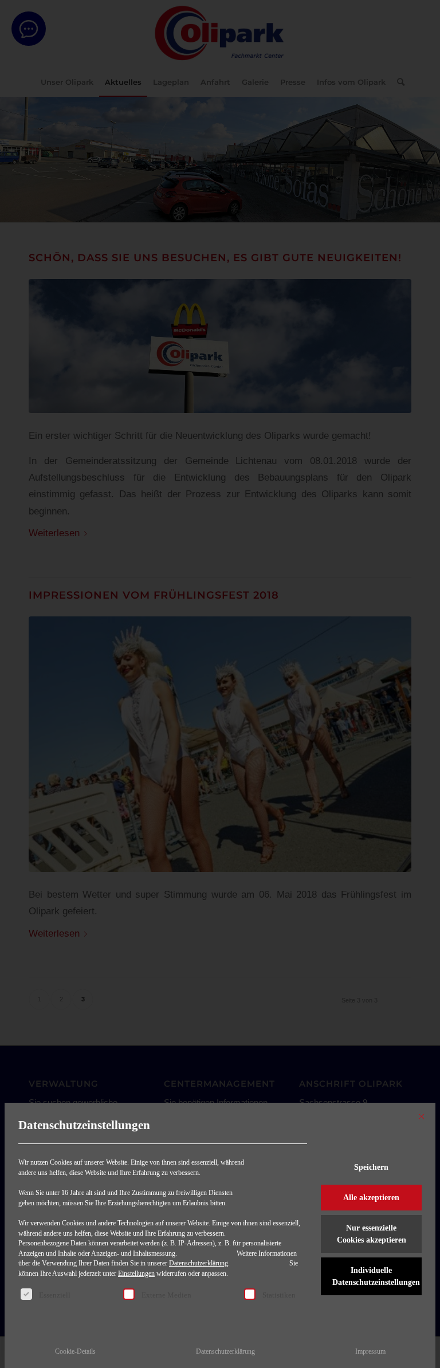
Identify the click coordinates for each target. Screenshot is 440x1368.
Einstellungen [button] (136, 1273)
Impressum (370, 1351)
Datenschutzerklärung (198, 1263)
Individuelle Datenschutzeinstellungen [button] (376, 1276)
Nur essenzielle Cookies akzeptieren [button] (371, 1234)
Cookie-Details (75, 1351)
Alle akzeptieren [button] (371, 1197)
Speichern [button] (371, 1167)
